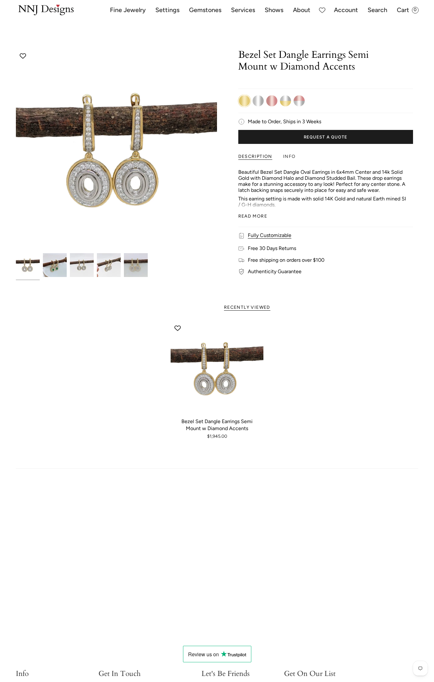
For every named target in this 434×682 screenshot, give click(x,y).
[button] (128, 10)
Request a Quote (325, 136)
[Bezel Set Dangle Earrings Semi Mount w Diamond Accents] (217, 368)
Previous (16, 149)
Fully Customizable (269, 235)
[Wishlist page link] (322, 10)
